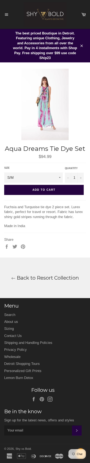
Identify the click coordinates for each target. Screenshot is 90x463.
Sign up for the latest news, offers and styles (39, 420)
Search (9, 315)
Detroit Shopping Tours (22, 364)
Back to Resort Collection (47, 278)
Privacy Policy (15, 350)
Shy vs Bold (23, 448)
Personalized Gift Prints (22, 371)
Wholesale (12, 357)
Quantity (71, 168)
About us (11, 322)
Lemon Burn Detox (18, 378)
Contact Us (13, 336)
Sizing (9, 329)
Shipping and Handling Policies (28, 343)
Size (7, 167)
